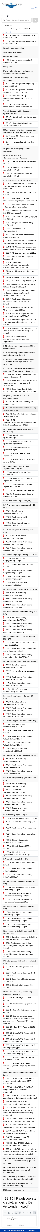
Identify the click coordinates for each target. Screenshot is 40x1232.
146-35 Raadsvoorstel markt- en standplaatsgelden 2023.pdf (16, 518)
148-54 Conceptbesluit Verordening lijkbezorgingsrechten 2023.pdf (17, 803)
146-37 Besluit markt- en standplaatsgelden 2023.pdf (13, 512)
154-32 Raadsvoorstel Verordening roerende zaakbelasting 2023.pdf (17, 919)
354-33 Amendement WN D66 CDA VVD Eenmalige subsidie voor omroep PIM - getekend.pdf (19, 186)
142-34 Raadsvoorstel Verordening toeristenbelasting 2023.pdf (17, 766)
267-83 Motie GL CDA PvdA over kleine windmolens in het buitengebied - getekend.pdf (20, 1097)
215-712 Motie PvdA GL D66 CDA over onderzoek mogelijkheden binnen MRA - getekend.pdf (18, 1081)
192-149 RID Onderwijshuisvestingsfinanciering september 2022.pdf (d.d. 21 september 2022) (19, 422)
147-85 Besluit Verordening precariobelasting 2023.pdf (14, 666)
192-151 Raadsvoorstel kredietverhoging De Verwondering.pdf (19, 409)
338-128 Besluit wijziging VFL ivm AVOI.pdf (17, 999)
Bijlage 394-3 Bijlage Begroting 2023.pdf (21, 281)
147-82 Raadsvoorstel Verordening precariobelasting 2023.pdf (17, 678)
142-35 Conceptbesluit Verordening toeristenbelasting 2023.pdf (17, 772)
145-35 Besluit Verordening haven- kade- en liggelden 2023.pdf (19, 644)
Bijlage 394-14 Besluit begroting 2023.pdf (21, 277)
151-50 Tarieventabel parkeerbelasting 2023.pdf (18, 732)
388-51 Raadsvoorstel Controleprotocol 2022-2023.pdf (19, 974)
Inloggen (31, 1230)
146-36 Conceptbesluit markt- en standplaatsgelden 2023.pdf (16, 524)
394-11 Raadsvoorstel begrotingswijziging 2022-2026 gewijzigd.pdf (20, 212)
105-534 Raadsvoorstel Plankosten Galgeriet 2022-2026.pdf (17, 479)
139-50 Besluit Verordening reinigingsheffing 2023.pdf (14, 559)
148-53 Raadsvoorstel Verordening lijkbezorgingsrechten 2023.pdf (17, 797)
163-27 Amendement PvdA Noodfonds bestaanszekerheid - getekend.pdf (18, 206)
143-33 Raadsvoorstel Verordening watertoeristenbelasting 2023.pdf (17, 625)
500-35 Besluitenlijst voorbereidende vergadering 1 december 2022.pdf (18, 91)
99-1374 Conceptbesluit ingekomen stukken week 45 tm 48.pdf (17, 124)
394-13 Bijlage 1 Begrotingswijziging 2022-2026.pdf (18, 224)
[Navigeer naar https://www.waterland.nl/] (12, 7)
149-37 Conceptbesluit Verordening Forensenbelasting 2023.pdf (17, 715)
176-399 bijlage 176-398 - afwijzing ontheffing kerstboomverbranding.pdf (17, 1144)
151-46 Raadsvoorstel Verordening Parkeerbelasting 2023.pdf (17, 738)
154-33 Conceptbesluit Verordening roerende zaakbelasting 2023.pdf (17, 925)
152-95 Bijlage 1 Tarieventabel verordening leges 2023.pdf (15, 841)
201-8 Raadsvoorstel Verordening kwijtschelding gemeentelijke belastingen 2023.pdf (18, 945)
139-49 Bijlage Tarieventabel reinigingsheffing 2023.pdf (15, 584)
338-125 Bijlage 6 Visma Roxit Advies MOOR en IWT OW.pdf (18, 1058)
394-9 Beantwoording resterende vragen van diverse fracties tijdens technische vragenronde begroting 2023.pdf (19, 293)
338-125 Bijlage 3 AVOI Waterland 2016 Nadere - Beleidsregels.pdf (19, 1040)
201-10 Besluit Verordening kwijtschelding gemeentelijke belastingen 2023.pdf (20, 938)
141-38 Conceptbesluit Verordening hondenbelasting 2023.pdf (17, 606)
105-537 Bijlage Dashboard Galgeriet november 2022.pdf (18, 495)
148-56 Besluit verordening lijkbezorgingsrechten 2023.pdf (14, 785)
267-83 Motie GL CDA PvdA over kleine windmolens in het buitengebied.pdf (19, 1132)
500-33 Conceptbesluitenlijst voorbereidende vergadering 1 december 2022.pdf (17, 98)
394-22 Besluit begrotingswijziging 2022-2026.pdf (19, 193)
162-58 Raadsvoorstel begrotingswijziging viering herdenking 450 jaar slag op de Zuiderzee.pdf (20, 383)
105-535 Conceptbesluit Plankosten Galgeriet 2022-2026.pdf (17, 485)
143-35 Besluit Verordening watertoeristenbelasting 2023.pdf (14, 619)
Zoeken (4, 16)
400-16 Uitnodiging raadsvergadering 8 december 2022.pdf (19, 36)
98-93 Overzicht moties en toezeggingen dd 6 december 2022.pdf (19, 137)
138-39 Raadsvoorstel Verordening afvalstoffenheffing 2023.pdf (17, 543)
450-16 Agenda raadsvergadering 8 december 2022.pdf (17, 61)
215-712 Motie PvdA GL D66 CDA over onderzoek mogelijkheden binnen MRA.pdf (18, 1120)
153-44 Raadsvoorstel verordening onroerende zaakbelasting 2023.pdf (17, 895)
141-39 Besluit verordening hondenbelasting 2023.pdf (14, 594)
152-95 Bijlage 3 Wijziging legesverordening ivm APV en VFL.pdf (16, 853)
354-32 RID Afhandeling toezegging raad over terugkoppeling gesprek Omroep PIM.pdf (19, 248)
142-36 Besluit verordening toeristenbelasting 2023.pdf (14, 760)
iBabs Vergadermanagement (13, 1230)
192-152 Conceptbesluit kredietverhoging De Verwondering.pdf (19, 415)
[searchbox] (17, 20)
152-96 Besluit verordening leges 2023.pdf (21, 818)
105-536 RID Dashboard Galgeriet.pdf (20, 490)
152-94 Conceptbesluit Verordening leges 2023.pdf (19, 835)
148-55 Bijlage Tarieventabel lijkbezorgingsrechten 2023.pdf (15, 809)
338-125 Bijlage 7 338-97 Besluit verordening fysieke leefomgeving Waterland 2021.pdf (19, 1066)
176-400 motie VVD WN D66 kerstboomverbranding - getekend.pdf (16, 1103)
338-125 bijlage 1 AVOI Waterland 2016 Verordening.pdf (19, 1028)
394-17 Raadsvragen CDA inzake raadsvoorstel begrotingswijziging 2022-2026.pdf (17, 301)
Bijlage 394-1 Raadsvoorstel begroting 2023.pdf (18, 272)
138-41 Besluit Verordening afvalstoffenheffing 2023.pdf (14, 537)
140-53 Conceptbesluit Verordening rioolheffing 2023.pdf (17, 876)
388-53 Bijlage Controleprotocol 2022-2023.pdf (18, 986)
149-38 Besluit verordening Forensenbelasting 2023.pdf (14, 703)
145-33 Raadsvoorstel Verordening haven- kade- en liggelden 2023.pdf (20, 650)
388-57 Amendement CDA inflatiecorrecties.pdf (14, 230)
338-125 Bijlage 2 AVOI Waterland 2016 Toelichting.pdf (19, 1034)
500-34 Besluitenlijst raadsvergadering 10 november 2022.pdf (20, 85)
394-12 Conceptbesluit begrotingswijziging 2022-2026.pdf (20, 218)
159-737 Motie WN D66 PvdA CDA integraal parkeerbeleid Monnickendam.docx (19, 1126)
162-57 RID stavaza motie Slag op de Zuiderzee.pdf (18, 258)
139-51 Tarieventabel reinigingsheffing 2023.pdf (18, 565)
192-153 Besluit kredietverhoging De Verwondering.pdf (18, 403)
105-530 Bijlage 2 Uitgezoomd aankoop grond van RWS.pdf (19, 461)
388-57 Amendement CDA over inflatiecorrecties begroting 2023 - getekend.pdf (20, 200)
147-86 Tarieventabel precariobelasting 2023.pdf (19, 672)
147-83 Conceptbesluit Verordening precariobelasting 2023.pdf (17, 684)
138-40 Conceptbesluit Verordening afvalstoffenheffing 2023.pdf (17, 549)
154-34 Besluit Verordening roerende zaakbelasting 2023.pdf (18, 913)
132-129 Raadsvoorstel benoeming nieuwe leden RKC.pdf (17, 169)
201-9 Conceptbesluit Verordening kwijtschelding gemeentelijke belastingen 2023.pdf (18, 954)
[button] (35, 20)
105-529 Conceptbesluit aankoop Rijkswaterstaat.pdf (16, 448)
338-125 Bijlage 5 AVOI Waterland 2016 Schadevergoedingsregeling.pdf (19, 1052)
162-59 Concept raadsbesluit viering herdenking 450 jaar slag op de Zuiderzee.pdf (19, 390)
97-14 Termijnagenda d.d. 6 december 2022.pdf (18, 143)
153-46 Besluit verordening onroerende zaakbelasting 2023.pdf (19, 888)
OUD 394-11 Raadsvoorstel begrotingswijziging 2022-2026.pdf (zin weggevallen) (17, 339)
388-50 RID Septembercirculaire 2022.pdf (21, 253)
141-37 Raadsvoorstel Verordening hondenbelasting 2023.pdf (17, 600)
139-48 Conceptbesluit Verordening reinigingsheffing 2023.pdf (17, 578)
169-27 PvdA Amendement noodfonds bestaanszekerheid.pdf (18, 236)
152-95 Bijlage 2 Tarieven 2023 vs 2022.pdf (17, 847)
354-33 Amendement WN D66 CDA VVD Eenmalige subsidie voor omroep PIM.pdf (19, 242)
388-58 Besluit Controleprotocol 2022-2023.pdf (18, 968)
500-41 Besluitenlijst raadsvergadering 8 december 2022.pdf (19, 42)
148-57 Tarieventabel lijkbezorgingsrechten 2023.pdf (14, 791)
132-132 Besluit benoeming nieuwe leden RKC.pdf (20, 163)
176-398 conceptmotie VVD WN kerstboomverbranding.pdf (16, 1138)
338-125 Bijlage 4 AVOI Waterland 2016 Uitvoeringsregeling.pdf (19, 1046)
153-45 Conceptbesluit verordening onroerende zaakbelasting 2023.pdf (17, 901)
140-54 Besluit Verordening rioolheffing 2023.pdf (19, 864)
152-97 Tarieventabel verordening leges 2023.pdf (19, 823)
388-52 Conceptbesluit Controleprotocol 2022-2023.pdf (19, 980)
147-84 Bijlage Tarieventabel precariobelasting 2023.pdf (15, 690)
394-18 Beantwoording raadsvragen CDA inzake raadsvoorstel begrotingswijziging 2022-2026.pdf (20, 322)
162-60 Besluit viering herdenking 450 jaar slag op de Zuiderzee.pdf (20, 376)
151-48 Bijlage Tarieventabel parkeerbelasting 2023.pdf (15, 750)
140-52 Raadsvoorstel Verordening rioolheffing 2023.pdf (17, 870)
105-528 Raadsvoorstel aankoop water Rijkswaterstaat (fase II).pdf (18, 442)
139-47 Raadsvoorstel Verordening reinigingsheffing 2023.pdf (17, 571)
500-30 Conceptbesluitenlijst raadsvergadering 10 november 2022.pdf (17, 105)
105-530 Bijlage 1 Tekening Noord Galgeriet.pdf (17, 455)
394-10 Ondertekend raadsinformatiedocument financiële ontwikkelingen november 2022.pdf (16, 265)
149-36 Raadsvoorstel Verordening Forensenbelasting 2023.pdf (17, 709)
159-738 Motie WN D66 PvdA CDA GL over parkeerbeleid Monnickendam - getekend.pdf (18, 1089)
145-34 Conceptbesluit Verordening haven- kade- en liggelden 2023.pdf (17, 656)
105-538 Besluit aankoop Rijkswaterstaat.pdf (13, 436)
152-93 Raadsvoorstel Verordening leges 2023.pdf (19, 829)
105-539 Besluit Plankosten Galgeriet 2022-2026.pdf (18, 473)
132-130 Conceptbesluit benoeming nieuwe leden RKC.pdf (17, 175)
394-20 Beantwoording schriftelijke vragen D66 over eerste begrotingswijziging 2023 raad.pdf (20, 330)
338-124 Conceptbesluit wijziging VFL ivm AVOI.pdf (20, 1011)
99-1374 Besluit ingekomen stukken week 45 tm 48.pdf (20, 118)
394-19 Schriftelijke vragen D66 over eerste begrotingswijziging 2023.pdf (18, 315)
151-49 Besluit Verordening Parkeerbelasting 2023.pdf (14, 725)
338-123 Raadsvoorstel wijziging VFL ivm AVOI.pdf (19, 1005)
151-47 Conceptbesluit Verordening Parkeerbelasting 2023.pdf (17, 744)
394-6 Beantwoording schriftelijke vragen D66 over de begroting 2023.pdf (19, 286)
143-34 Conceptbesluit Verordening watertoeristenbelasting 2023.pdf (17, 631)
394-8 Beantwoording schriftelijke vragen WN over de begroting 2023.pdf (19, 309)
